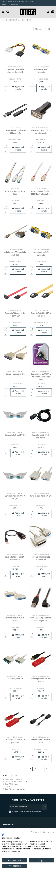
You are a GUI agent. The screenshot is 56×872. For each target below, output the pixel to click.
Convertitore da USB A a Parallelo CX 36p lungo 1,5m (41, 377)
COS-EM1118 (41, 384)
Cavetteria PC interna (13, 779)
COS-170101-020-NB (15, 140)
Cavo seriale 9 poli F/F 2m (15, 435)
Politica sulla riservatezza (42, 832)
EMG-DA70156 (41, 140)
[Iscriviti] (44, 807)
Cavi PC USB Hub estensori (16, 782)
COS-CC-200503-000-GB (41, 79)
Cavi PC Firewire (11, 784)
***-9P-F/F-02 (15, 445)
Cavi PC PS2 (9, 786)
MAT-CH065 (15, 627)
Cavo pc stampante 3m (15, 374)
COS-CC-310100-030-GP (15, 384)
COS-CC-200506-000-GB (41, 262)
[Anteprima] (18, 64)
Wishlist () (14, 4)
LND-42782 (15, 749)
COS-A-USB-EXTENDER (41, 749)
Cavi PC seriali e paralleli (15, 789)
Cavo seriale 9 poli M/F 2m (41, 496)
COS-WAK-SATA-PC (15, 79)
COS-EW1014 (41, 445)
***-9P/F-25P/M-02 (41, 566)
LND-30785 (40, 201)
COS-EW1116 (15, 566)
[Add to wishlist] (11, 64)
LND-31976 (40, 627)
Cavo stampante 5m (15, 678)
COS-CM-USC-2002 (15, 262)
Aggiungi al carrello (19, 87)
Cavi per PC (10, 775)
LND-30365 (15, 201)
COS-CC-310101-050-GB (15, 688)
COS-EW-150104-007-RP (41, 323)
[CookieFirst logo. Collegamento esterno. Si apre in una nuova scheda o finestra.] (3, 835)
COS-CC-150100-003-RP (15, 323)
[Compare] (15, 64)
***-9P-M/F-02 (40, 505)
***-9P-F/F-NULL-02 (15, 505)
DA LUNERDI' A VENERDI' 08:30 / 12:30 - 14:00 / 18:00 (17, 2)
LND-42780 (40, 688)
